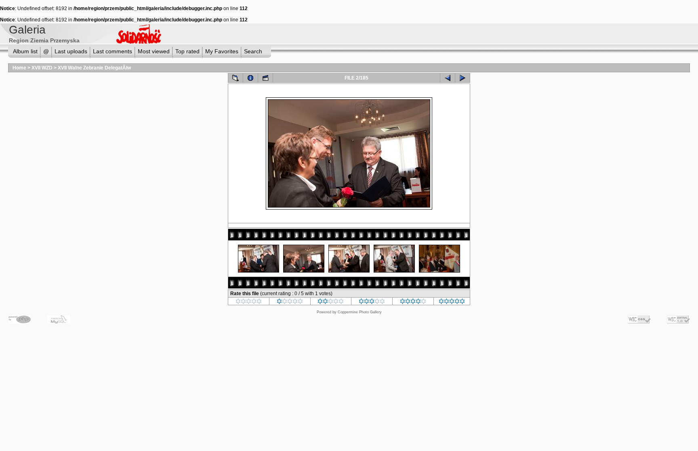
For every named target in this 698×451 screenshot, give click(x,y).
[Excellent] (413, 302)
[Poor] (290, 302)
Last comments (112, 51)
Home (19, 68)
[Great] (452, 302)
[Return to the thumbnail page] (235, 77)
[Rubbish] (248, 302)
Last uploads (71, 51)
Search (253, 51)
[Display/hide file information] (250, 77)
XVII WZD (42, 68)
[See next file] (462, 77)
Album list (25, 51)
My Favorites (221, 51)
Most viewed (154, 51)
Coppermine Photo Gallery (360, 312)
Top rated (187, 51)
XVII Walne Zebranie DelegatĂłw (94, 68)
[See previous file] (447, 77)
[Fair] (330, 302)
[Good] (372, 302)
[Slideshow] (265, 77)
